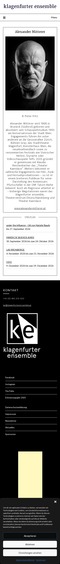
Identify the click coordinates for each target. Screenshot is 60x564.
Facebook (9, 377)
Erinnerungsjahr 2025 (15, 397)
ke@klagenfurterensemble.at (17, 305)
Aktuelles (9, 427)
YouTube (9, 391)
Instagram (10, 384)
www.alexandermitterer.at (30, 208)
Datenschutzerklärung (25, 560)
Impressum (41, 560)
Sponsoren (10, 434)
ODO (9, 262)
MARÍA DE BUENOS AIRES (20, 237)
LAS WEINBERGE (15, 249)
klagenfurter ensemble (30, 6)
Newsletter (10, 420)
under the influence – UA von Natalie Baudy (28, 225)
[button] (55, 501)
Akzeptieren (30, 535)
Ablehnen (30, 544)
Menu (54, 17)
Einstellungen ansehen (30, 552)
